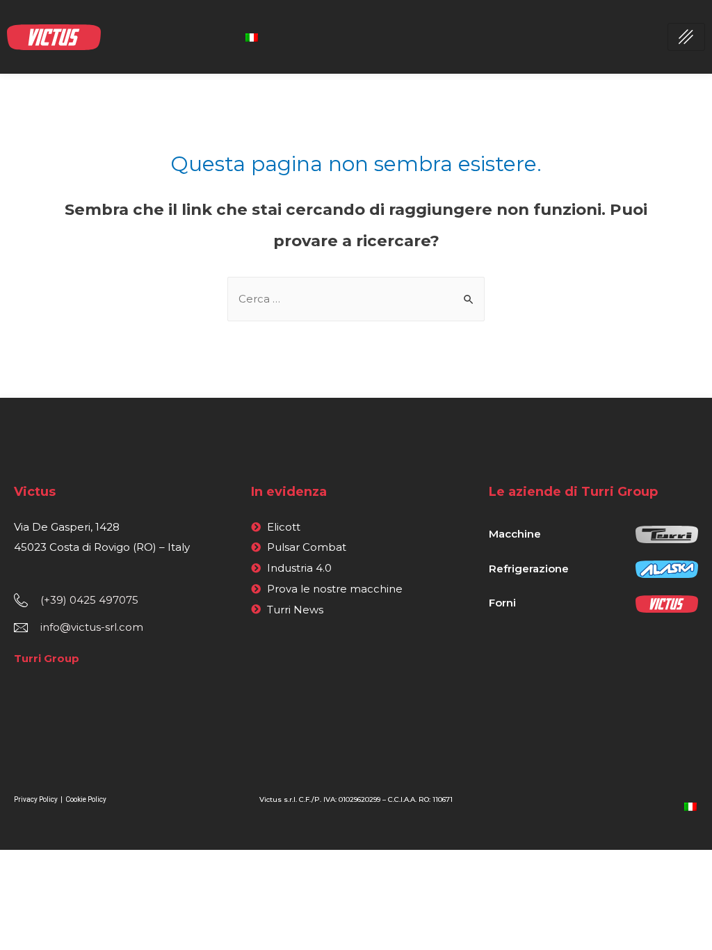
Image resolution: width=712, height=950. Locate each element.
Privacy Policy (36, 799)
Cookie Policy (85, 799)
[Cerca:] (356, 298)
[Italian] (251, 36)
